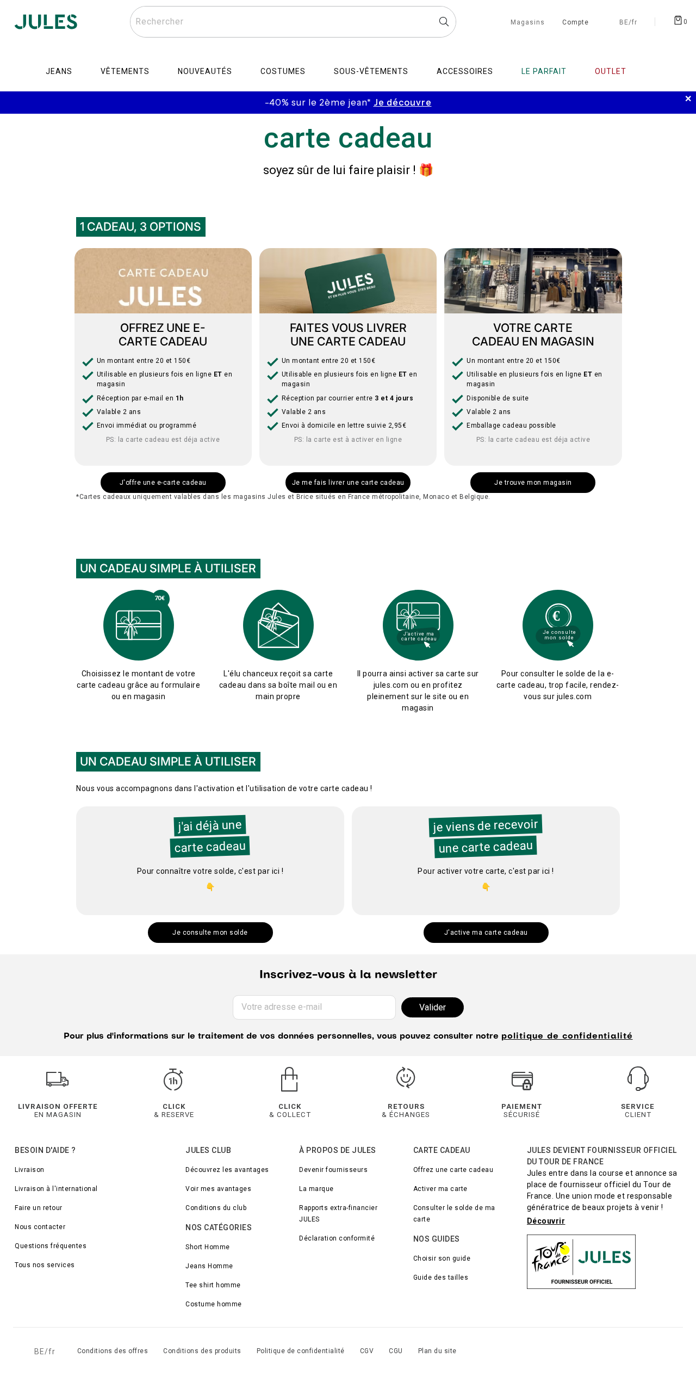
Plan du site (437, 1351)
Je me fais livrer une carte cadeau (348, 482)
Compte (575, 23)
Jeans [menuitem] (59, 71)
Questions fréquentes (50, 1246)
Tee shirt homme (213, 1285)
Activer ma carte (440, 1189)
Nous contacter (40, 1227)
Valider (432, 1007)
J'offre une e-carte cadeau (163, 482)
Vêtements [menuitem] (125, 71)
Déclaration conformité (337, 1238)
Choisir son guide (442, 1258)
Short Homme (207, 1247)
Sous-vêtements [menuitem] (371, 71)
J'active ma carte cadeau (486, 932)
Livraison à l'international (56, 1189)
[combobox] (293, 22)
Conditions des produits (202, 1351)
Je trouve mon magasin (533, 482)
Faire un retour (39, 1208)
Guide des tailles (441, 1277)
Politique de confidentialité (301, 1351)
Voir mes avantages (218, 1189)
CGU (396, 1351)
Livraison (30, 1170)
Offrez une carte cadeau (453, 1170)
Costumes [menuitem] (283, 71)
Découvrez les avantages (227, 1170)
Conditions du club (215, 1208)
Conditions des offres (112, 1351)
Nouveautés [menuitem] (205, 71)
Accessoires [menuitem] (465, 71)
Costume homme (213, 1304)
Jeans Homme (209, 1266)
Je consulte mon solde (210, 932)
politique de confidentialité (567, 1036)
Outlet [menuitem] (610, 71)
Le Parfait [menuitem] (544, 71)
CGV (367, 1351)
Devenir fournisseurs (333, 1170)
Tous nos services (45, 1265)
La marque (316, 1189)
